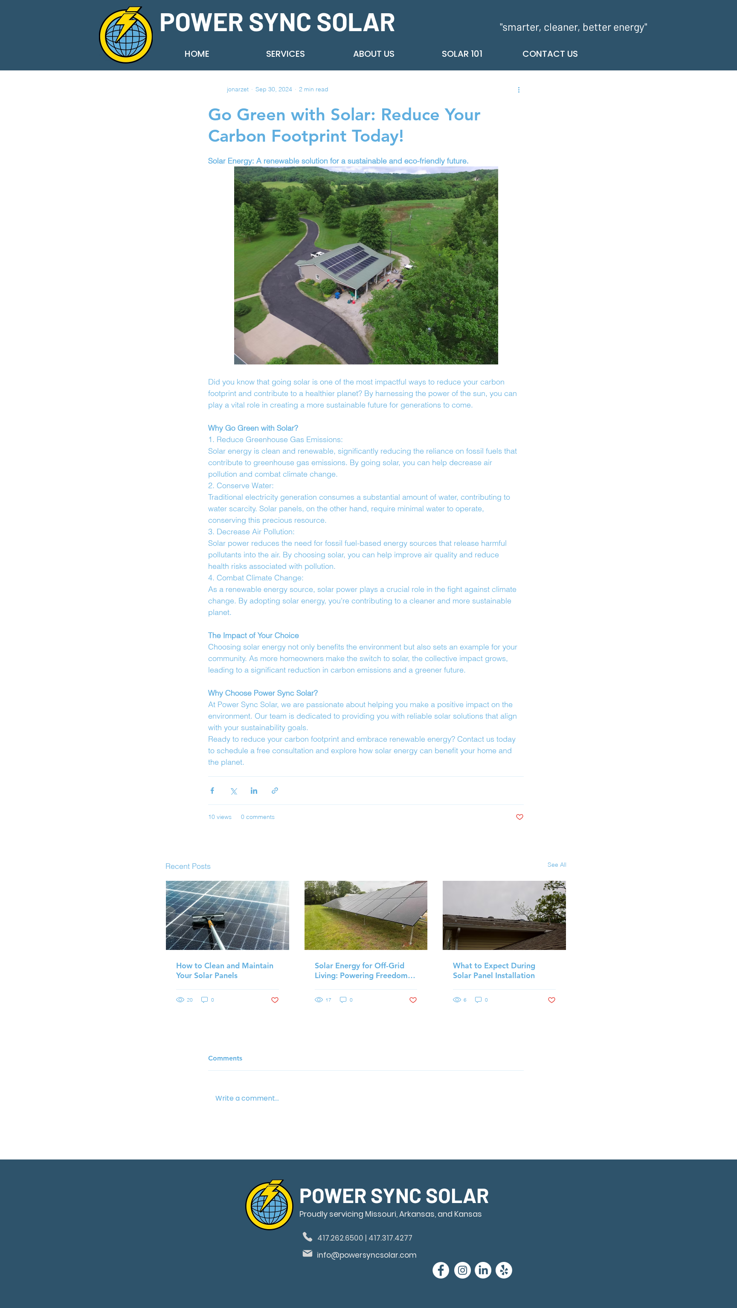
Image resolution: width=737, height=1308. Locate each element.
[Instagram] (462, 1270)
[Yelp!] (504, 1270)
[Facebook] (440, 1270)
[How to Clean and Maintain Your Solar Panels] (227, 915)
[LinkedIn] (483, 1270)
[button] (285, 54)
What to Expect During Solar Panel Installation (494, 970)
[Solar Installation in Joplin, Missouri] (504, 915)
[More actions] (519, 89)
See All (557, 864)
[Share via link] (275, 791)
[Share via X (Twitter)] (233, 791)
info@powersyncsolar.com (367, 1255)
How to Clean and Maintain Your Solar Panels (224, 970)
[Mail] (307, 1253)
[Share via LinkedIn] (254, 791)
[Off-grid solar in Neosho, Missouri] (366, 915)
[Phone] (307, 1236)
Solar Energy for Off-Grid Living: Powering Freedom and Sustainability (361, 970)
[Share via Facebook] (212, 791)
